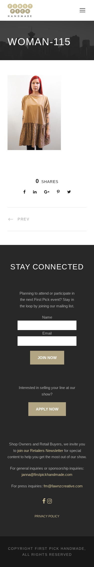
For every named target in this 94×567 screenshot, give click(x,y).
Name (47, 317)
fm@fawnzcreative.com (63, 486)
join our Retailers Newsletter (40, 450)
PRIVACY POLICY (47, 516)
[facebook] (44, 501)
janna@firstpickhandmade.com (47, 474)
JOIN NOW (47, 358)
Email (47, 333)
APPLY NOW (47, 409)
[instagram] (49, 501)
